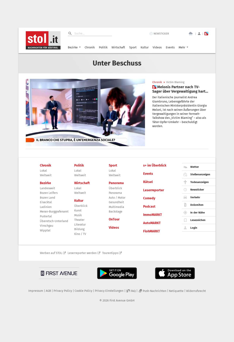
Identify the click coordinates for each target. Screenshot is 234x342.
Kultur (145, 47)
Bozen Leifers (49, 193)
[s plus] (206, 34)
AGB (48, 290)
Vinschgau (46, 225)
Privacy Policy (63, 290)
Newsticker (197, 189)
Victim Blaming (175, 82)
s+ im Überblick (154, 165)
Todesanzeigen (199, 182)
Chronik (90, 47)
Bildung (79, 229)
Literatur (80, 224)
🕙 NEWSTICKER (159, 33)
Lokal (43, 170)
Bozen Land (47, 197)
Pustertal (46, 216)
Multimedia (116, 207)
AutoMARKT (152, 223)
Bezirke (73, 47)
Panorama (116, 183)
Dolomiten (196, 204)
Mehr (182, 47)
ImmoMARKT (152, 215)
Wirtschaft (118, 47)
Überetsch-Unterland (54, 221)
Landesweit (47, 188)
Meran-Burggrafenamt (54, 211)
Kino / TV (80, 234)
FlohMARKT (151, 231)
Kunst (78, 210)
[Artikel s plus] (85, 112)
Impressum (35, 290)
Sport (133, 47)
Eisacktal (46, 202)
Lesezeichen (197, 220)
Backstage (115, 211)
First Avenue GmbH (122, 300)
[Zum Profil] (199, 34)
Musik (78, 215)
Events (170, 47)
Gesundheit (116, 202)
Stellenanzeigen (200, 174)
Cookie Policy (83, 290)
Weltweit (46, 175)
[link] (180, 89)
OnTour (114, 219)
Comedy (149, 198)
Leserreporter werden (82, 253)
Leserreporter (153, 190)
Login (193, 227)
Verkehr (195, 197)
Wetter (194, 167)
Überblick (80, 206)
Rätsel (148, 182)
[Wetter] (190, 33)
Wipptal (45, 230)
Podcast (149, 207)
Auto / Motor (117, 197)
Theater (79, 220)
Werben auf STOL (51, 253)
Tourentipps (110, 253)
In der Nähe (197, 212)
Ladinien (46, 207)
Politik (103, 47)
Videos (157, 47)
